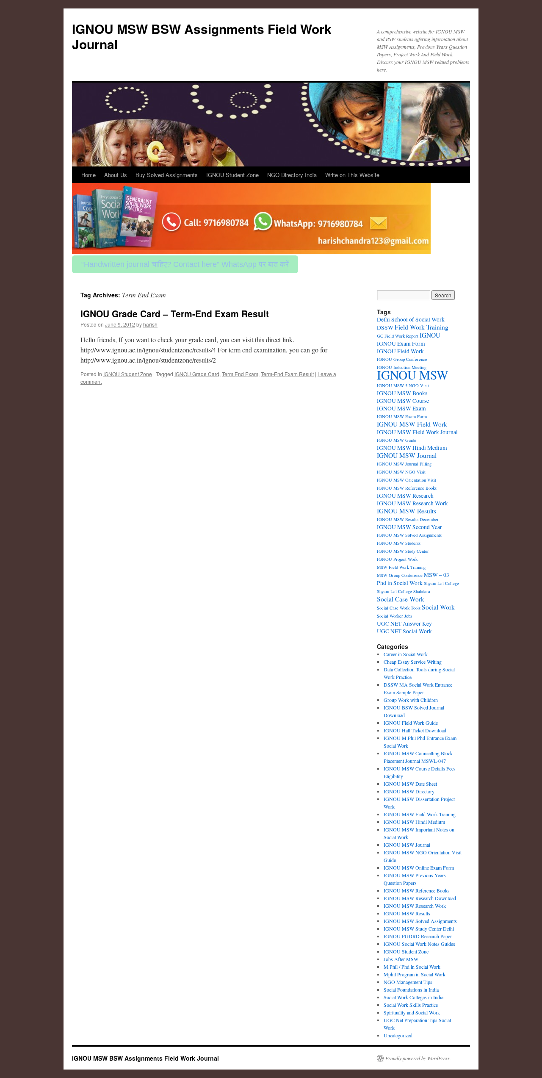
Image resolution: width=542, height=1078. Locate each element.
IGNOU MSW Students (398, 543)
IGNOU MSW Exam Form (402, 416)
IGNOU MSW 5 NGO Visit (403, 385)
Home (88, 175)
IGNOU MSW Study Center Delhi (419, 928)
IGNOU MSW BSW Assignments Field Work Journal (202, 36)
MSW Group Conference (400, 575)
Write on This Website (352, 175)
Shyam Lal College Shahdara (403, 591)
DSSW (385, 327)
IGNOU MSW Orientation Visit (406, 480)
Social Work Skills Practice (411, 1004)
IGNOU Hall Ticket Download (415, 730)
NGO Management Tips (408, 981)
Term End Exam (240, 373)
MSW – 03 (436, 575)
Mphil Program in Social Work (414, 974)
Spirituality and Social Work (412, 1012)
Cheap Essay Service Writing (413, 661)
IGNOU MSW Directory (409, 791)
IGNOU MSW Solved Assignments (409, 535)
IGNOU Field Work (400, 351)
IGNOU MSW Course (403, 401)
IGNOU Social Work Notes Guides (419, 943)
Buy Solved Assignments (167, 175)
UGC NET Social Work (404, 631)
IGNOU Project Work (397, 559)
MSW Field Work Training (401, 567)
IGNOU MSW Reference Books (407, 488)
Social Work (438, 607)
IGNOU (430, 335)
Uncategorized (398, 1035)
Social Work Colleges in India (413, 997)
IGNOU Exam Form (401, 343)
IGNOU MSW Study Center (403, 551)
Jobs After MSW (401, 959)
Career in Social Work (406, 654)
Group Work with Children (411, 699)
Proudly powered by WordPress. (418, 1058)
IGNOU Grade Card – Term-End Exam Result (174, 313)
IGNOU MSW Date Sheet (410, 783)
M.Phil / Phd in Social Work (412, 966)
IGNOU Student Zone (232, 175)
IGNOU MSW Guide (396, 440)
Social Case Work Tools (398, 608)
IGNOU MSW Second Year (409, 527)
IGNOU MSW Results (406, 511)
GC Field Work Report (397, 336)
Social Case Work (400, 599)
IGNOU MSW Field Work (412, 424)
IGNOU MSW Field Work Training (420, 814)
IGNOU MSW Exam (401, 408)
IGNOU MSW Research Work (412, 503)
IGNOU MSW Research (405, 495)
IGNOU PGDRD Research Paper (418, 936)
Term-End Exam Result (287, 373)
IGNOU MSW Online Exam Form (419, 867)
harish (150, 324)
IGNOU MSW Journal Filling (404, 464)
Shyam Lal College (441, 583)
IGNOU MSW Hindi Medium (412, 448)
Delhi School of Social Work (411, 319)
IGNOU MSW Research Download (420, 898)
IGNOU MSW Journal (407, 455)
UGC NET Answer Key (404, 623)
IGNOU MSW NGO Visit (401, 472)
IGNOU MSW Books (402, 393)
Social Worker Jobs (394, 616)
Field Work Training (421, 327)
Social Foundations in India (411, 989)
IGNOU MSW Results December (408, 519)
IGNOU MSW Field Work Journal (417, 432)
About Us (115, 175)
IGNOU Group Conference (402, 359)
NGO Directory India (292, 175)
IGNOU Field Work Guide (411, 722)
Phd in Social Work (400, 583)
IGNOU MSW (412, 374)
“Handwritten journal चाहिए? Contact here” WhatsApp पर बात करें (185, 264)
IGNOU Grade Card (196, 373)
